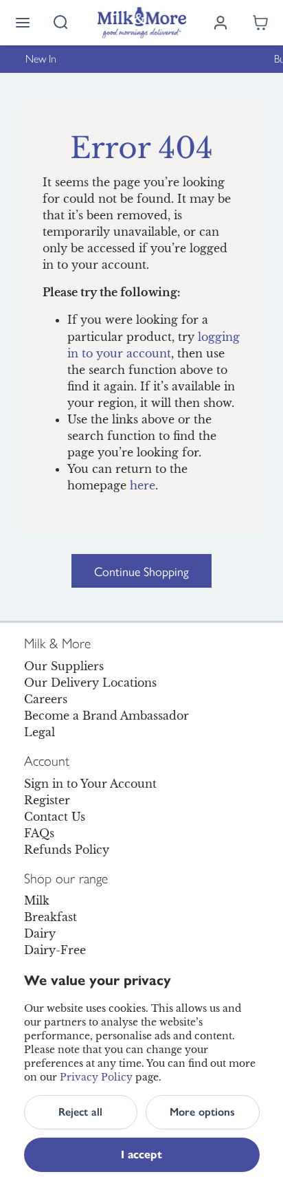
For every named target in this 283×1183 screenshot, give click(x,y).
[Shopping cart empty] (260, 22)
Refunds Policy (66, 849)
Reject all (80, 1111)
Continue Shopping (141, 570)
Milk (36, 900)
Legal (39, 732)
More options (202, 1111)
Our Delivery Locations (90, 682)
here (142, 485)
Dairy (40, 933)
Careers (45, 699)
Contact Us (54, 816)
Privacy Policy (96, 1077)
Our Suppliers (64, 666)
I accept (141, 1154)
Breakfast (50, 917)
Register (47, 800)
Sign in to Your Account (90, 783)
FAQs (39, 833)
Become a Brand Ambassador (106, 715)
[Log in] (220, 22)
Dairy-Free (55, 950)
